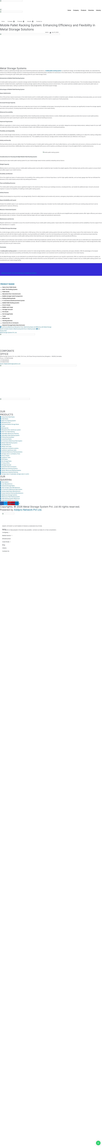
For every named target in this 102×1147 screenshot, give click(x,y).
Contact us (39, 21)
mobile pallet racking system (53, 70)
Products (83, 10)
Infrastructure (6, 539)
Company (76, 10)
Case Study (5, 542)
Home (69, 10)
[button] (98, 1143)
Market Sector (6, 535)
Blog (3, 545)
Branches (91, 10)
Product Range (7, 284)
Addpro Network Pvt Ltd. (28, 509)
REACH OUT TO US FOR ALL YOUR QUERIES (19, 273)
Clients (4, 548)
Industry (98, 10)
